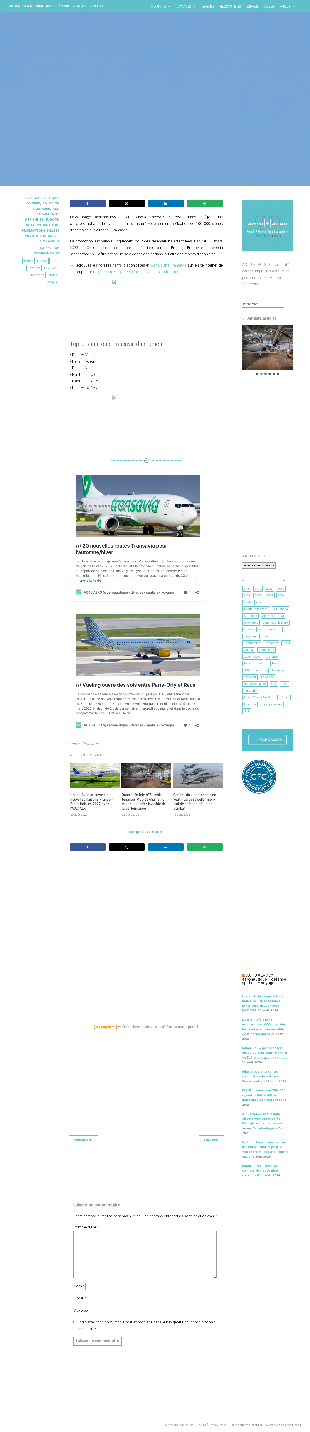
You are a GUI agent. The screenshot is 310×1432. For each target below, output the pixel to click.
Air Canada (280, 609)
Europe (52, 220)
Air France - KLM (273, 616)
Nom (78, 1286)
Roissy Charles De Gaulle (260, 697)
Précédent (83, 1140)
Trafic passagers (271, 704)
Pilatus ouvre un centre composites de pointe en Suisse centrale (261, 1076)
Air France (250, 616)
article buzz (46, 198)
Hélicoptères (230, 7)
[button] (267, 347)
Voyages (183, 7)
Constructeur (252, 656)
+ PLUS (285, 7)
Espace (252, 7)
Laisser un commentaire (47, 251)
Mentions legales (176, 1425)
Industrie (158, 7)
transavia (51, 282)
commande (266, 650)
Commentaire (86, 1227)
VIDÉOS (269, 7)
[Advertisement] (147, 905)
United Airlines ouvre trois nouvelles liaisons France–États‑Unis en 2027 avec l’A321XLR (91, 802)
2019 (269, 588)
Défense (208, 7)
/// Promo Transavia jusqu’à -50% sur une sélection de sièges (140, 106)
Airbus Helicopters (256, 609)
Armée (248, 629)
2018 (258, 588)
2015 (247, 588)
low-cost (51, 268)
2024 (281, 595)
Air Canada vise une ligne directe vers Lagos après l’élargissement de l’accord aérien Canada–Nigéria (263, 1121)
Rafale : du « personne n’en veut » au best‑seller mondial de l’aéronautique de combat (194, 802)
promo (53, 275)
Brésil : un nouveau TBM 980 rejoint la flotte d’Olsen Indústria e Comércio (263, 1095)
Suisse (285, 697)
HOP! (247, 670)
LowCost (34, 268)
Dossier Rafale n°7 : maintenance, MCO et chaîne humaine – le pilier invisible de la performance (144, 802)
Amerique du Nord (275, 622)
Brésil (286, 643)
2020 (281, 588)
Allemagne (251, 622)
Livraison (278, 670)
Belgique (250, 636)
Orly (274, 684)
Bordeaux (271, 643)
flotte (262, 663)
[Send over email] (205, 203)
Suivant (211, 1140)
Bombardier (252, 643)
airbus (259, 602)
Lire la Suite (34, 133)
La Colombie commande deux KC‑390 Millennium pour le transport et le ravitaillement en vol (265, 1149)
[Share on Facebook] (88, 203)
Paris (285, 684)
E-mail (79, 1298)
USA (246, 711)
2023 (28, 198)
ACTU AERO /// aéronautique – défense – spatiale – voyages (56, 6)
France (28, 225)
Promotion (48, 225)
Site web (80, 1310)
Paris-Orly (250, 690)
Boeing (266, 636)
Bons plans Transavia (169, 265)
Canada (249, 650)
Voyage (47, 242)
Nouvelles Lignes (255, 684)
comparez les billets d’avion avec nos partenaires (138, 271)
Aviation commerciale (46, 206)
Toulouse (250, 704)
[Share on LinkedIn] (166, 203)
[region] (267, 350)
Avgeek (33, 203)
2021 (247, 595)
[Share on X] (127, 203)
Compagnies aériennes (42, 217)
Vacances (49, 236)
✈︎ (58, 242)
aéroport (274, 629)
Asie (260, 629)
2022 (258, 595)
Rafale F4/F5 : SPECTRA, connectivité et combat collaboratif (260, 1170)
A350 (247, 602)
